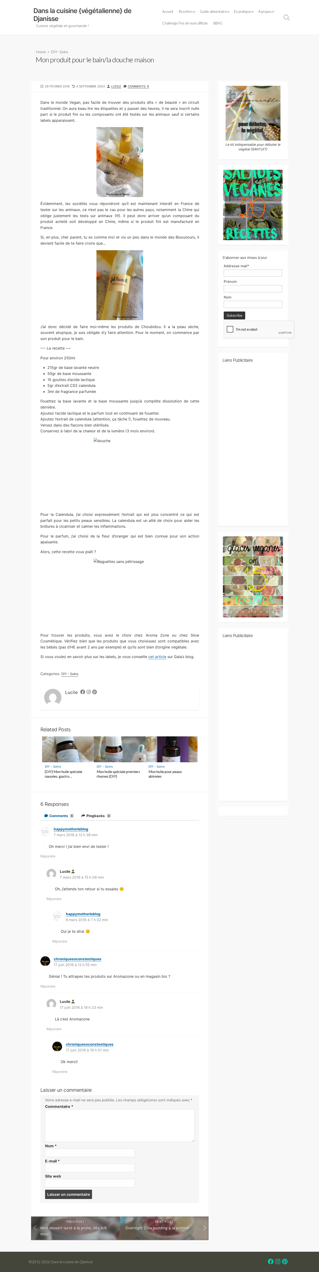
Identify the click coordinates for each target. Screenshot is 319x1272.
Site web (53, 1176)
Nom (51, 1146)
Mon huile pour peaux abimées (165, 773)
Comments (61, 816)
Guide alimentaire (213, 11)
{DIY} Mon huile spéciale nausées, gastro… (63, 773)
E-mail (52, 1161)
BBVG (217, 23)
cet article (157, 656)
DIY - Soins (59, 51)
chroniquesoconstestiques (77, 959)
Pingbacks (98, 816)
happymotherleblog (71, 829)
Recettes (186, 11)
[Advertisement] (253, 446)
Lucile (116, 86)
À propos (265, 11)
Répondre (47, 856)
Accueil (167, 11)
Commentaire (59, 1106)
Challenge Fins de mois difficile (185, 23)
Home (41, 51)
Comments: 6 (138, 86)
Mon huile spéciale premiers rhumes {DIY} (118, 773)
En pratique (242, 11)
